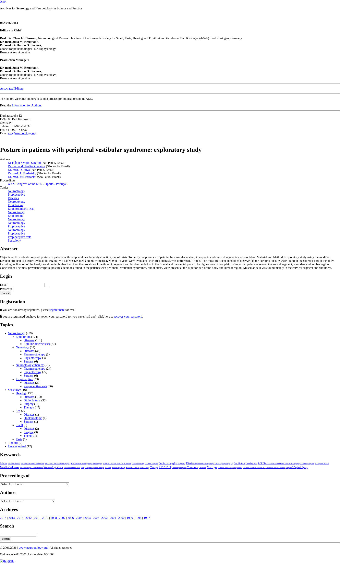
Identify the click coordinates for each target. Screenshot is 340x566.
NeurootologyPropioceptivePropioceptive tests (19, 233)
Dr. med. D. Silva (19, 169)
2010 (45, 517)
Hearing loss (251, 463)
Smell (19, 425)
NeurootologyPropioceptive (16, 224)
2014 (11, 517)
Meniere (304, 463)
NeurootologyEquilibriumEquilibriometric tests (21, 205)
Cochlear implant (151, 463)
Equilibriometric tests (37, 343)
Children (127, 463)
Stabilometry (144, 468)
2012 (28, 517)
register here (57, 309)
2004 (87, 517)
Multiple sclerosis (322, 463)
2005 (79, 517)
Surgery (28, 361)
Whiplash (288, 468)
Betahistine (39, 463)
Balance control (14, 463)
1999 (130, 517)
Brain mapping (97, 463)
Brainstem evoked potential (113, 463)
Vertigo (212, 467)
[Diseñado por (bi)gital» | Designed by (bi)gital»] (7, 561)
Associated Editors (11, 88)
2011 (37, 517)
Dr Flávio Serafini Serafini (24, 162)
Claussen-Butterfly (138, 463)
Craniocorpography (168, 463)
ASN (3, 1)
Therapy (29, 407)
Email (3, 284)
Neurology (22, 347)
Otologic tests (32, 400)
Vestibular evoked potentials (254, 468)
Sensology (14, 240)
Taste (19, 439)
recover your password (128, 316)
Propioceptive (24, 379)
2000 (121, 517)
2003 (96, 517)
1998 (138, 517)
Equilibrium (23, 336)
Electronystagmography (223, 463)
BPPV (47, 463)
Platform (108, 468)
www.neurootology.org (33, 547)
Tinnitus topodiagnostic (179, 468)
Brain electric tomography (81, 463)
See (18, 411)
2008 (54, 517)
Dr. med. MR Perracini (22, 177)
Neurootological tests (53, 467)
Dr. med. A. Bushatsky (22, 173)
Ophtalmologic (33, 418)
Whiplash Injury (300, 467)
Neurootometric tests (72, 467)
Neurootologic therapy (30, 365)
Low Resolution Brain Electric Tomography (284, 463)
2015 (3, 517)
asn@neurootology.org (22, 133)
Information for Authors (26, 105)
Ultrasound (202, 468)
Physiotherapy (32, 358)
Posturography (118, 467)
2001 (113, 517)
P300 (82, 468)
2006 (70, 517)
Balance (3, 463)
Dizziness (191, 463)
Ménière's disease (9, 467)
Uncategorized (17, 446)
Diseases (29, 340)
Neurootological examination (31, 467)
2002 (104, 517)
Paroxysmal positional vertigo (94, 468)
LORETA (262, 463)
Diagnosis (181, 463)
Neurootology (16, 219)
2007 (62, 517)
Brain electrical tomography (59, 463)
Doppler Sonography (205, 463)
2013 (20, 517)
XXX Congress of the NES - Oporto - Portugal (37, 184)
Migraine (311, 463)
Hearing (21, 393)
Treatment (192, 467)
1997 (147, 517)
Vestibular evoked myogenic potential (230, 468)
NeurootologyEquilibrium (16, 214)
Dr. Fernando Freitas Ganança (26, 166)
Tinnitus (13, 442)
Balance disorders (28, 463)
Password (6, 288)
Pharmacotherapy (34, 354)
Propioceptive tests (35, 386)
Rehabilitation (132, 467)
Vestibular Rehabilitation (275, 468)
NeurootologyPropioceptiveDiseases (16, 194)
